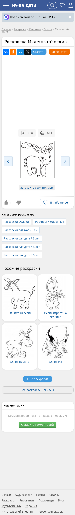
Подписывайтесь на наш (33, 17)
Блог (61, 500)
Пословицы (46, 500)
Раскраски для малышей (20, 230)
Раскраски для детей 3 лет (22, 238)
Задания (31, 506)
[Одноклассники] (13, 52)
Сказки (6, 494)
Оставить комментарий (37, 424)
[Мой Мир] (20, 52)
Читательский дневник (17, 511)
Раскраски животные (49, 222)
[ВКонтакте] (6, 52)
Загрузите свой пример (36, 187)
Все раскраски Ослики (36, 390)
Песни (40, 494)
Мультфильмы (11, 506)
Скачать (38, 52)
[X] (27, 52)
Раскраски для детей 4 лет (22, 247)
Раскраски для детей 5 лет (22, 255)
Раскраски (9, 500)
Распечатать (59, 52)
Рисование (27, 500)
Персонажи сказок (50, 511)
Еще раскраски (37, 379)
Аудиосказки (23, 494)
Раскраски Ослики (16, 222)
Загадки (54, 494)
